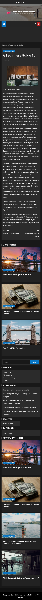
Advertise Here (8, 375)
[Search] (35, 24)
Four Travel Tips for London (13, 348)
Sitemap (5, 380)
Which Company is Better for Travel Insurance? (19, 407)
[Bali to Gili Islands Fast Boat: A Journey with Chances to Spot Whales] (21, 525)
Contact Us (7, 372)
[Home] (4, 23)
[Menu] (9, 23)
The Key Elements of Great (32, 233)
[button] (9, 23)
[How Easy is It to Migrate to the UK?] (21, 259)
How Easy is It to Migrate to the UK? (17, 275)
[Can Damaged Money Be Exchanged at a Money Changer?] (21, 296)
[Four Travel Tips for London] (21, 332)
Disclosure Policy (9, 378)
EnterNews (30, 595)
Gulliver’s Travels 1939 (11, 232)
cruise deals (33, 186)
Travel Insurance (9, 573)
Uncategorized (9, 536)
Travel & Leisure (9, 51)
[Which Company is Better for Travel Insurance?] (21, 562)
